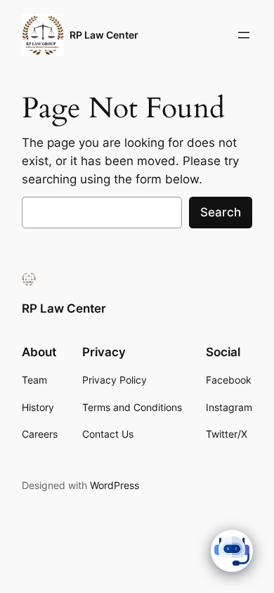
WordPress (114, 485)
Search (220, 212)
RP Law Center (104, 35)
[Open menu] (243, 35)
